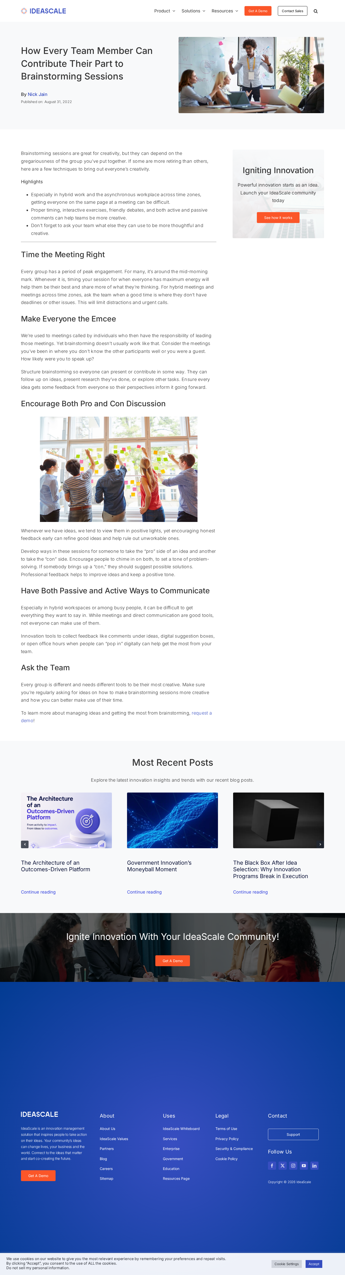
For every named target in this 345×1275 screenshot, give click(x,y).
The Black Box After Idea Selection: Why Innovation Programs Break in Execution (270, 869)
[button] (316, 11)
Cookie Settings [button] (287, 1264)
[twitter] (283, 1166)
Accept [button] (314, 1264)
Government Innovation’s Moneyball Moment (159, 866)
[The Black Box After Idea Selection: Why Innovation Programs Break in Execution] (278, 795)
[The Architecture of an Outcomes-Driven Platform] (66, 795)
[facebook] (272, 1166)
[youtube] (304, 1166)
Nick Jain (38, 94)
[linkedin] (314, 1166)
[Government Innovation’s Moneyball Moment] (172, 795)
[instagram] (293, 1166)
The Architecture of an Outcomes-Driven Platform (55, 866)
